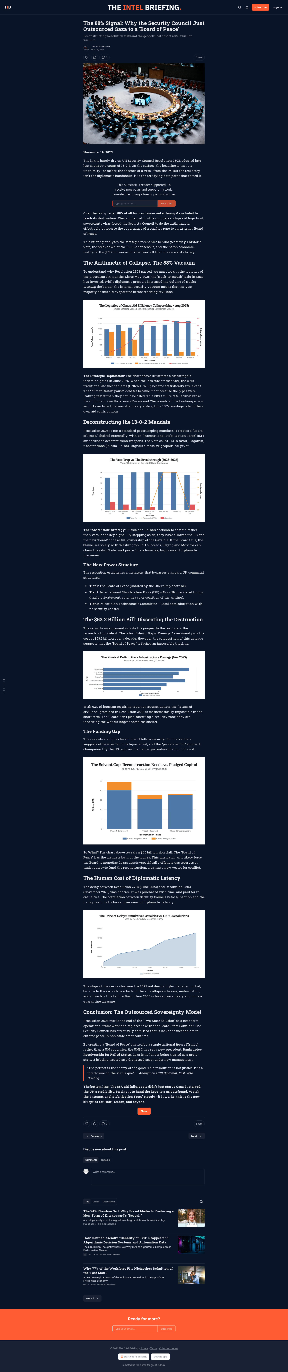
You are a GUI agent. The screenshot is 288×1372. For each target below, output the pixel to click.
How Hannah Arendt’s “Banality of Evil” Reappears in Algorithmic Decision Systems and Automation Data (126, 1240)
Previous (96, 1136)
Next (194, 1136)
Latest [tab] (95, 1201)
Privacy (144, 1348)
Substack (127, 1364)
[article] (144, 1220)
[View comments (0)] (94, 57)
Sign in (277, 7)
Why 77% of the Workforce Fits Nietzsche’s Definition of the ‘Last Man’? (128, 1270)
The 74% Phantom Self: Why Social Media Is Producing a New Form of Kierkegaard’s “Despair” (128, 1213)
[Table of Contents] (3, 686)
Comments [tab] (91, 1159)
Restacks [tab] (105, 1159)
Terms (153, 1348)
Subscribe (260, 7)
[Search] (239, 7)
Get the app (160, 1356)
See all (90, 1298)
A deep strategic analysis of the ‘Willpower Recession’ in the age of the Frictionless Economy (123, 1279)
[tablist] (97, 1160)
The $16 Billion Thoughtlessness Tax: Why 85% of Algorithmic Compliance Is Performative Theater (127, 1248)
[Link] (78, 262)
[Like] (86, 57)
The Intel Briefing (100, 46)
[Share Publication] (247, 7)
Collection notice (168, 1348)
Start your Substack (135, 1356)
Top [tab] (87, 1201)
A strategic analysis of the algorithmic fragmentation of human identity (124, 1220)
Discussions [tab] (109, 1201)
